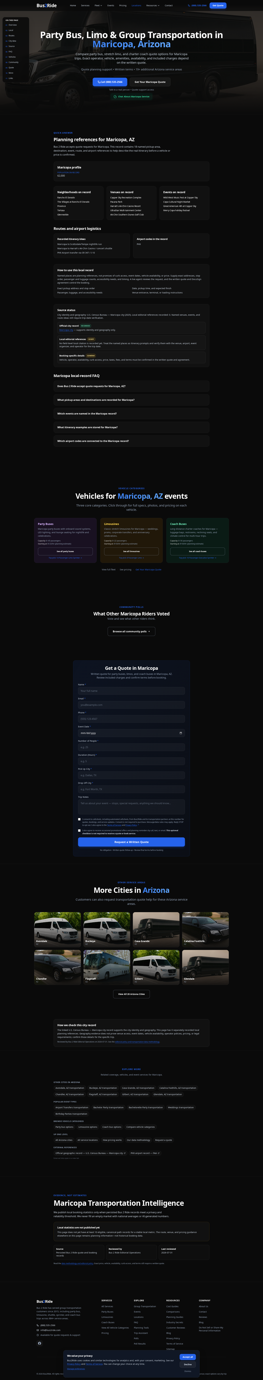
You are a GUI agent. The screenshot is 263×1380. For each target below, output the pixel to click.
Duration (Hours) (87, 754)
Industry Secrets (174, 1322)
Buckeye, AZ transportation (103, 1087)
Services (85, 5)
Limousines (107, 1317)
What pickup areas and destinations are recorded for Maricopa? (96, 400)
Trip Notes (83, 796)
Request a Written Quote (131, 842)
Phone (82, 712)
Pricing (122, 5)
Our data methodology (138, 1140)
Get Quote (218, 5)
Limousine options (88, 1126)
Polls (136, 1338)
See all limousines (131, 551)
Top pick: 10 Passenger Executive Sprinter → (197, 558)
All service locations (88, 1140)
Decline (188, 1364)
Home (73, 5)
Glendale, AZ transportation (168, 1094)
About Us (203, 1306)
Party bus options (64, 1126)
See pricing (125, 569)
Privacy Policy (131, 825)
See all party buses (65, 551)
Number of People (88, 740)
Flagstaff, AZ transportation (103, 1094)
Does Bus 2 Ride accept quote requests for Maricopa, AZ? (91, 386)
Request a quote (163, 1140)
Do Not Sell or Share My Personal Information (211, 1329)
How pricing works (112, 1140)
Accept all (188, 1356)
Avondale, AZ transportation (70, 1087)
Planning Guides (174, 1317)
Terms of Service (114, 825)
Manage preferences (76, 1369)
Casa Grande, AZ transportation (138, 1087)
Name (82, 684)
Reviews (203, 1317)
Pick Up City (85, 768)
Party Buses (107, 1311)
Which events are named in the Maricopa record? (87, 413)
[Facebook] (40, 1343)
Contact (169, 5)
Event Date (84, 726)
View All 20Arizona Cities (131, 994)
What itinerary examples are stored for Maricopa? (87, 427)
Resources (151, 5)
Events (110, 5)
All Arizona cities (64, 1140)
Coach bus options (111, 1126)
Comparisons (173, 1311)
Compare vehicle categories (140, 1126)
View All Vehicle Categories (115, 1327)
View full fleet (109, 569)
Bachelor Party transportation (108, 1107)
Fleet (97, 5)
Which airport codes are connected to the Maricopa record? (93, 441)
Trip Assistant (141, 1333)
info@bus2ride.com (50, 1330)
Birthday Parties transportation (71, 1113)
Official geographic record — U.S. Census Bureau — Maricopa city (89, 1153)
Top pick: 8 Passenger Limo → (131, 558)
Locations (136, 5)
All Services (107, 1306)
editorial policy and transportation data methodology (137, 1041)
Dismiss (187, 1371)
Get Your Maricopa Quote (150, 82)
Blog (168, 1333)
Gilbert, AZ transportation (135, 1094)
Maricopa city (66, 329)
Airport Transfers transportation (72, 1107)
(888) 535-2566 (47, 1325)
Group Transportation (145, 1306)
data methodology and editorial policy (77, 1263)
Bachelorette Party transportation (146, 1107)
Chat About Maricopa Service (133, 96)
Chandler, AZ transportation (70, 1094)
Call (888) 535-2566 (111, 82)
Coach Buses (108, 1322)
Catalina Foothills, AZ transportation (178, 1087)
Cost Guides (172, 1306)
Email (82, 698)
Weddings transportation (181, 1107)
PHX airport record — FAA (144, 1153)
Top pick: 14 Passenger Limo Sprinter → (65, 558)
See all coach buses (197, 551)
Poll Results (140, 1343)
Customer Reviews (175, 1327)
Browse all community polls (130, 631)
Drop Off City (85, 782)
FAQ (136, 1322)
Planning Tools (141, 1327)
